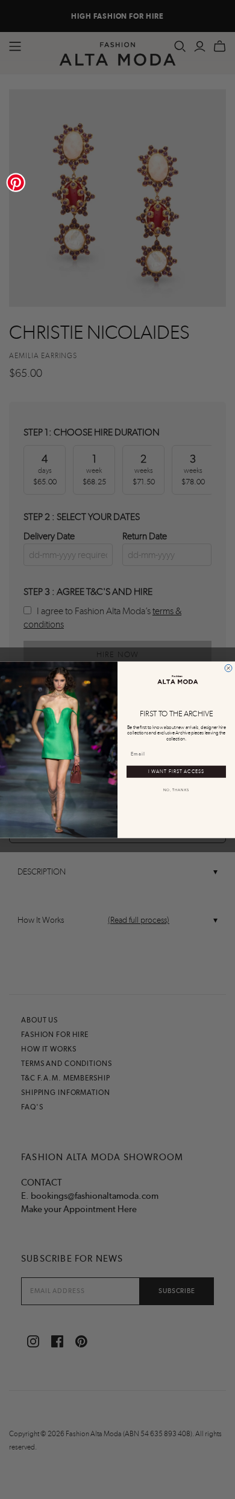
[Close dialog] (228, 668)
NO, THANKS (176, 790)
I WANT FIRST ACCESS (176, 771)
